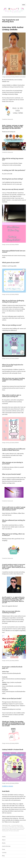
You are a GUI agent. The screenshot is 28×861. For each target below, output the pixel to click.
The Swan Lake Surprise (14, 830)
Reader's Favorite (5, 829)
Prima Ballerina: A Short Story (18, 828)
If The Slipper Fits (12, 826)
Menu (23, 4)
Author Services (6, 846)
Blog (3, 855)
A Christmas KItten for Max (17, 825)
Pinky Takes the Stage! (7, 828)
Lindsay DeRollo (19, 826)
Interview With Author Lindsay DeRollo (13, 28)
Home (3, 836)
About (3, 839)
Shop (3, 849)
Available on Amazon (7, 786)
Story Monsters (13, 829)
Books (3, 843)
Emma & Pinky (5, 826)
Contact (4, 852)
